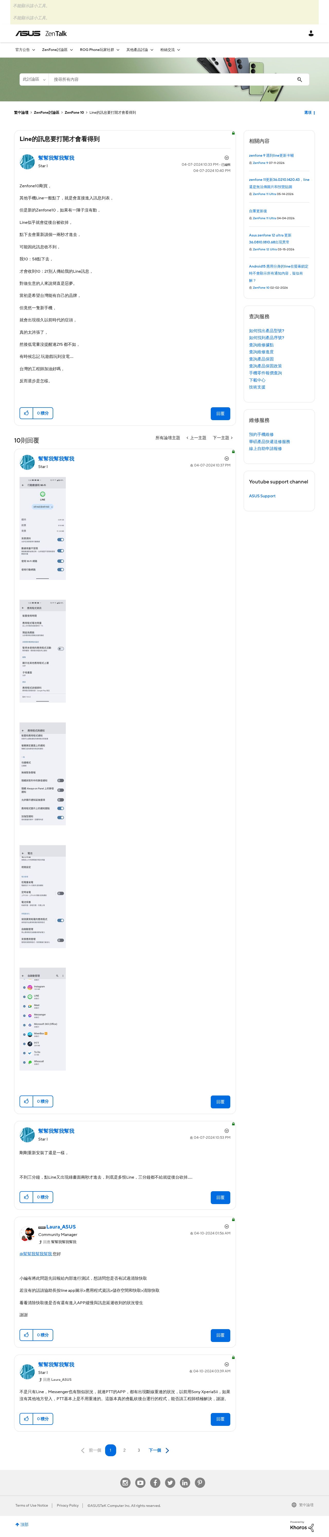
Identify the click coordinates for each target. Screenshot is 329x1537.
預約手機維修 (261, 434)
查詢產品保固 (261, 359)
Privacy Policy (68, 1505)
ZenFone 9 (260, 163)
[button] (26, 413)
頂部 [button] (24, 1524)
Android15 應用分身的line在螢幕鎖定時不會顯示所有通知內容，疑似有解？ (278, 273)
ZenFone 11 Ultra (264, 194)
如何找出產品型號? (266, 330)
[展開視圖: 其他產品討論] (151, 50)
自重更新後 (258, 211)
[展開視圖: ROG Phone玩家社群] (118, 50)
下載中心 (257, 380)
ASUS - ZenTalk (41, 33)
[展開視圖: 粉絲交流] (178, 50)
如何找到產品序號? (266, 337)
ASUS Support (262, 496)
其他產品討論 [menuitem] (137, 50)
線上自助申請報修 (265, 448)
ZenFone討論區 (46, 112)
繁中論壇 (21, 112)
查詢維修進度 (261, 352)
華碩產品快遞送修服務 (269, 441)
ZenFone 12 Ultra (265, 249)
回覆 (220, 413)
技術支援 (257, 387)
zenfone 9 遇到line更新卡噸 (271, 155)
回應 (59, 1242)
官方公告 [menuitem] (22, 50)
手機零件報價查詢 (265, 373)
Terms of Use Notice (31, 1505)
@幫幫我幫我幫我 (36, 1254)
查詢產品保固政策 (265, 366)
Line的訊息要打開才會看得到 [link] (112, 112)
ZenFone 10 (74, 112)
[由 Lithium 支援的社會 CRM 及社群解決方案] (302, 1526)
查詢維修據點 (261, 345)
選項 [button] (308, 112)
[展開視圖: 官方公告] (33, 50)
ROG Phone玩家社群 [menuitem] (97, 50)
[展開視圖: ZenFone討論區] (71, 50)
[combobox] (179, 79)
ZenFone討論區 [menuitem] (55, 50)
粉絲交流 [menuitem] (167, 50)
